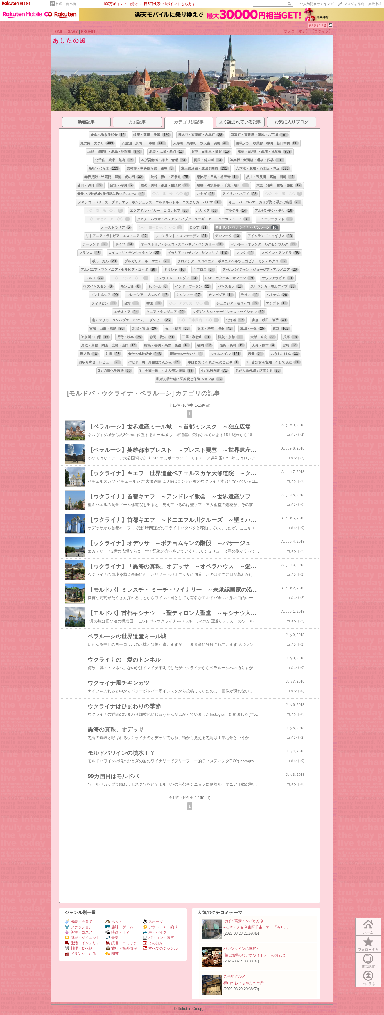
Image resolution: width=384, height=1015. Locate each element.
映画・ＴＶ (120, 932)
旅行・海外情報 (124, 948)
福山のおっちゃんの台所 (243, 983)
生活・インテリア (85, 943)
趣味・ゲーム (122, 927)
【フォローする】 (295, 31)
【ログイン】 (322, 31)
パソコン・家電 (161, 938)
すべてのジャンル (163, 948)
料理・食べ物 (66, 4)
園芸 (115, 954)
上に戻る (368, 984)
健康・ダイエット (85, 938)
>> (316, 4)
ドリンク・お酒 (83, 954)
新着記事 (368, 967)
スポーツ (155, 922)
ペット (116, 922)
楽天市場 (375, 4)
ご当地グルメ (234, 976)
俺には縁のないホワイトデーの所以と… (256, 955)
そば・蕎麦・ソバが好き (243, 921)
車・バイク (157, 932)
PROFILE (89, 31)
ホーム (368, 932)
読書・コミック (124, 943)
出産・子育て (81, 922)
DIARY (72, 31)
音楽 (115, 938)
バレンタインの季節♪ (240, 948)
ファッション (81, 927)
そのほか (155, 943)
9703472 (317, 25)
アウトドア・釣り (163, 927)
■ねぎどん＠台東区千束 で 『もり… (255, 927)
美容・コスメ (81, 932)
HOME (58, 31)
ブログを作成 (354, 4)
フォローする (368, 950)
